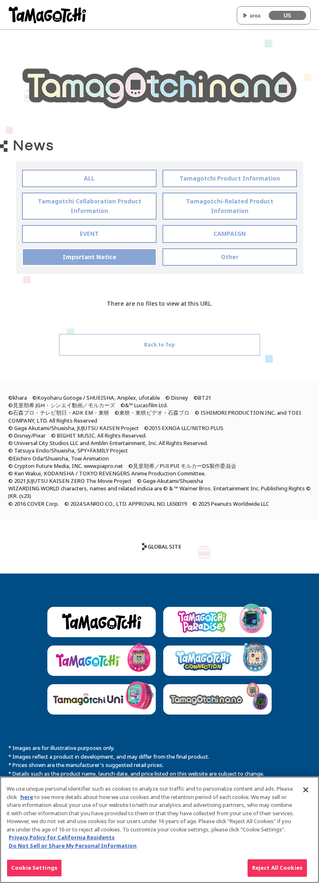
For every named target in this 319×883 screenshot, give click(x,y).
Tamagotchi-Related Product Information (229, 205)
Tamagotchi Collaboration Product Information (89, 205)
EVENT (89, 233)
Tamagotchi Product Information (229, 178)
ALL (89, 178)
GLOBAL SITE (165, 546)
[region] (159, 830)
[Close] (306, 790)
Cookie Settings (34, 867)
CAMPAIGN (229, 233)
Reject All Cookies (277, 867)
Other (229, 257)
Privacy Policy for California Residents (62, 837)
